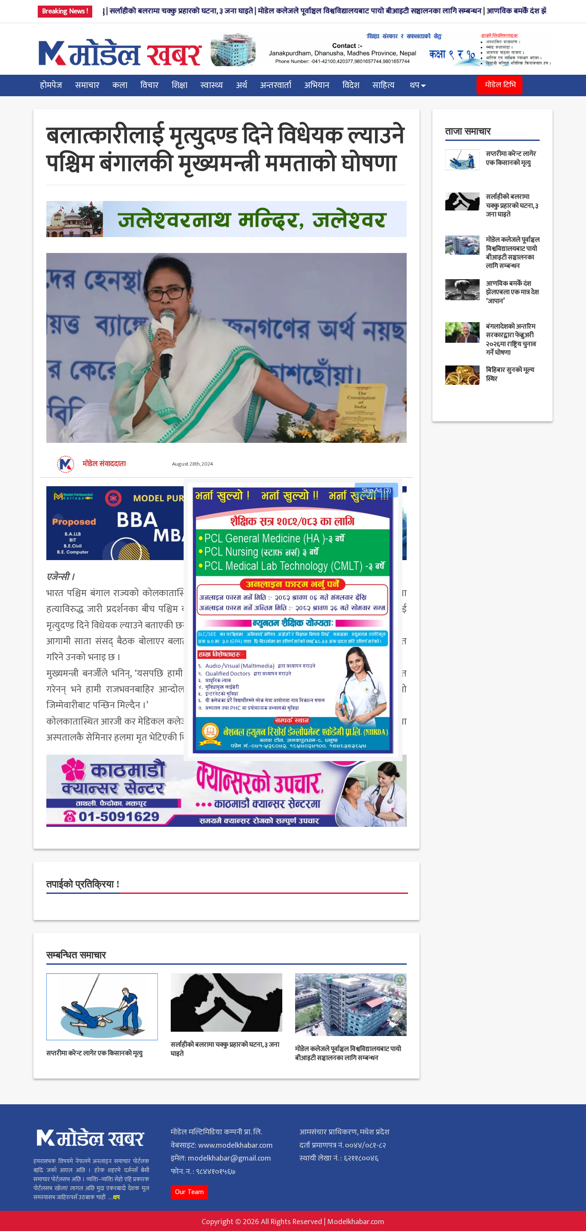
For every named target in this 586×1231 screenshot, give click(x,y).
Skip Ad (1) (376, 490)
